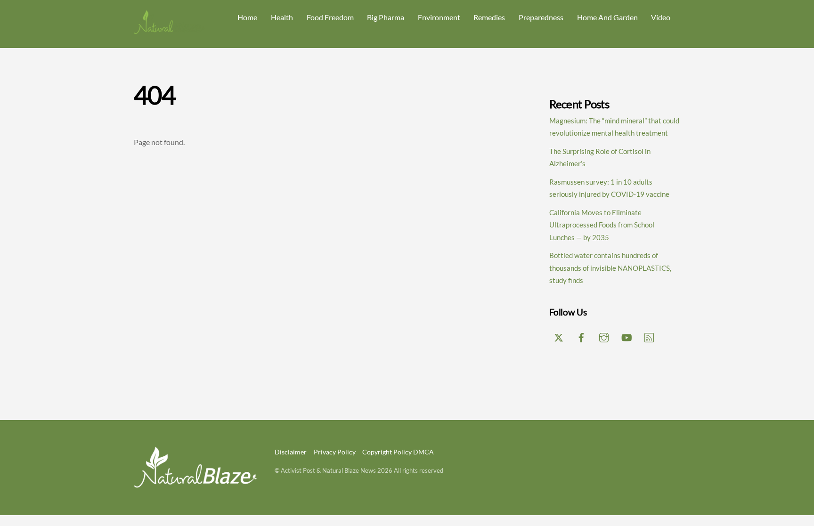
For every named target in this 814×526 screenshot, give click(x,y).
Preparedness (541, 17)
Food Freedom (330, 17)
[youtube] (626, 336)
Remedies (489, 17)
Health (282, 17)
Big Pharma (385, 17)
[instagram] (603, 336)
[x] (558, 336)
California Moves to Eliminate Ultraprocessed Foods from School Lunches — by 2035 (601, 225)
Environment (439, 17)
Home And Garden (607, 17)
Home (247, 17)
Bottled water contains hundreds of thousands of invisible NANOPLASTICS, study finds (610, 267)
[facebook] (581, 336)
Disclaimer (291, 452)
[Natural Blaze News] (169, 30)
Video (660, 17)
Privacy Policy (335, 452)
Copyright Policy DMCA (398, 452)
